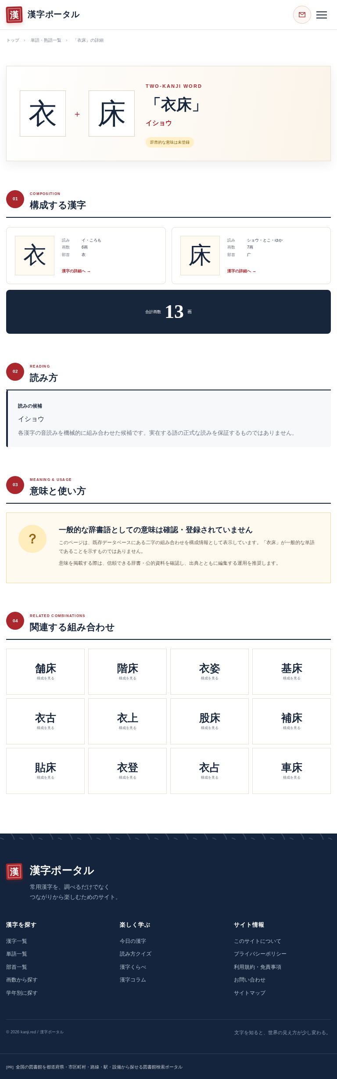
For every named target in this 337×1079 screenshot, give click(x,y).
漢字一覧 (16, 941)
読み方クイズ (135, 954)
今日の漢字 (133, 941)
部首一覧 (16, 967)
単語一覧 (16, 954)
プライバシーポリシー (260, 954)
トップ (12, 40)
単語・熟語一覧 (46, 40)
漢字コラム (133, 980)
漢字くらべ (133, 967)
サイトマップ (249, 993)
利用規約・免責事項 (257, 967)
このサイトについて (257, 941)
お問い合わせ (249, 980)
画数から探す (22, 980)
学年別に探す (22, 993)
